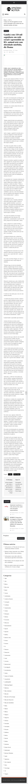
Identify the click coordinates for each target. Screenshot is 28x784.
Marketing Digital (8, 685)
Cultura (6, 610)
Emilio (10, 474)
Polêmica (7, 732)
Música (6, 711)
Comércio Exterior (9, 599)
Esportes (6, 631)
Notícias (6, 30)
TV (5, 771)
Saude (6, 756)
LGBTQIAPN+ (8, 682)
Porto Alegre (17, 474)
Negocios (7, 717)
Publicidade (7, 750)
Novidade (7, 723)
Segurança (7, 759)
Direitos (6, 616)
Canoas (6, 593)
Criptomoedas (8, 608)
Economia (7, 619)
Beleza (6, 584)
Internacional (7, 664)
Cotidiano (7, 604)
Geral (6, 658)
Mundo (6, 708)
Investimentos (8, 670)
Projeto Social (8, 747)
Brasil (6, 590)
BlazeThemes (22, 780)
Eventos (6, 643)
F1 (5, 646)
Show (6, 765)
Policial (6, 738)
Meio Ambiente (8, 691)
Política (6, 741)
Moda (6, 705)
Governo (6, 661)
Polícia (6, 735)
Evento (6, 640)
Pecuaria (6, 729)
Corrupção (7, 602)
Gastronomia (7, 655)
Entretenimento (8, 625)
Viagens (6, 773)
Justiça (6, 673)
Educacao (7, 622)
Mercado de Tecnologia (10, 696)
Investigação (7, 667)
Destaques (7, 613)
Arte (5, 581)
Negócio (6, 714)
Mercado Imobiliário (9, 702)
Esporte (6, 628)
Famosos (6, 649)
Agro (6, 578)
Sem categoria (8, 762)
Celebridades (7, 596)
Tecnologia (7, 768)
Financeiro (7, 652)
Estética (6, 634)
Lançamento (7, 679)
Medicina (7, 688)
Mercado (6, 693)
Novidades (7, 726)
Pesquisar (6, 535)
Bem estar (7, 587)
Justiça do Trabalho (9, 676)
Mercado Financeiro (9, 699)
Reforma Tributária (9, 753)
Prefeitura (7, 744)
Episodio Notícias (8, 50)
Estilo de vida (8, 637)
